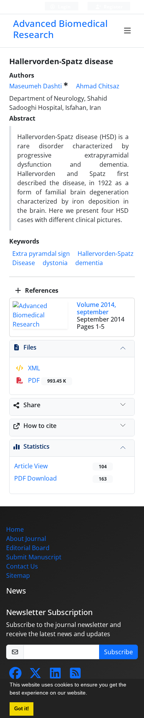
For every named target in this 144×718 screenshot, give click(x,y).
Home (15, 529)
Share (31, 405)
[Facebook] (15, 675)
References (40, 290)
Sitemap (18, 575)
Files (29, 347)
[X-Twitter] (35, 675)
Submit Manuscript (33, 557)
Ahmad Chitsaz (97, 86)
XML (33, 368)
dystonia (55, 263)
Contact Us (22, 566)
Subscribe (118, 652)
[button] (90, 694)
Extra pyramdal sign (41, 253)
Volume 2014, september (96, 308)
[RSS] (75, 675)
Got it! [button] (21, 708)
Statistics (36, 446)
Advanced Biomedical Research (60, 29)
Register (112, 6)
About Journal (26, 538)
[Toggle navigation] (127, 30)
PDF (46, 380)
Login (64, 6)
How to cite (39, 425)
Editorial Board (28, 548)
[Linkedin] (55, 675)
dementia (89, 263)
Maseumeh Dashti (35, 86)
